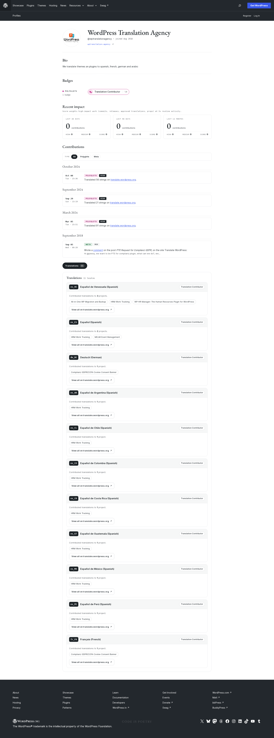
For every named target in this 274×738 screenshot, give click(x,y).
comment (98, 250)
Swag (167, 707)
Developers (119, 702)
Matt (216, 697)
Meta (96, 156)
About (16, 692)
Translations (74, 265)
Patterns (67, 707)
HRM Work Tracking (120, 302)
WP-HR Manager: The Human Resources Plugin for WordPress (164, 302)
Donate (168, 702)
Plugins (66, 702)
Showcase (68, 692)
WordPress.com (222, 692)
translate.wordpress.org (123, 179)
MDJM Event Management (107, 337)
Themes (67, 697)
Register (247, 16)
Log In (257, 16)
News (16, 697)
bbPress (218, 702)
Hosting (17, 702)
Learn (115, 692)
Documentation (121, 697)
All (74, 156)
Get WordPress (259, 5)
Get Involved (169, 692)
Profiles (17, 15)
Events (166, 697)
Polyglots (84, 156)
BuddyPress (220, 707)
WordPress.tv (121, 707)
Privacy (16, 707)
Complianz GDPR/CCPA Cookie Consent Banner (94, 372)
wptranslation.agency (100, 44)
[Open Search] (239, 5)
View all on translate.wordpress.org (90, 309)
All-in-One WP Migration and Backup (88, 302)
